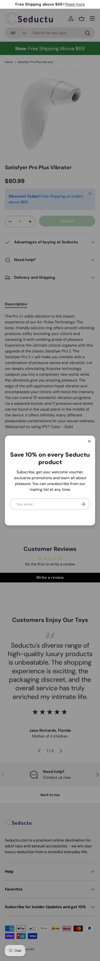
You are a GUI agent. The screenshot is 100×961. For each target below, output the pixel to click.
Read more (75, 4)
